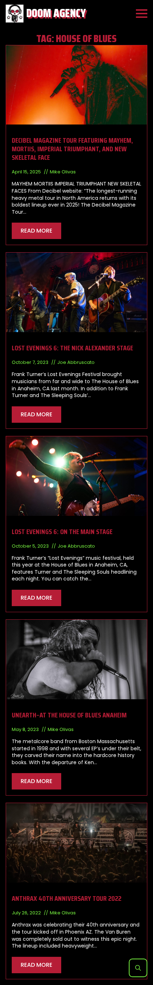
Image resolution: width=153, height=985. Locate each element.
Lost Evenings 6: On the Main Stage (62, 531)
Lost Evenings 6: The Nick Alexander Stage (72, 348)
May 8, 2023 (26, 729)
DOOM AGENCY (56, 13)
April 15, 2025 (27, 171)
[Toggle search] (138, 968)
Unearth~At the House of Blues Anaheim (69, 715)
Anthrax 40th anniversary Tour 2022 (66, 898)
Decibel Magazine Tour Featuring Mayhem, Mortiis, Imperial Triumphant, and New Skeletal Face (72, 149)
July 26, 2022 (27, 912)
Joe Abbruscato (76, 362)
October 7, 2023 (30, 362)
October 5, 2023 (31, 546)
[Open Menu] (141, 13)
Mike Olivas (63, 171)
